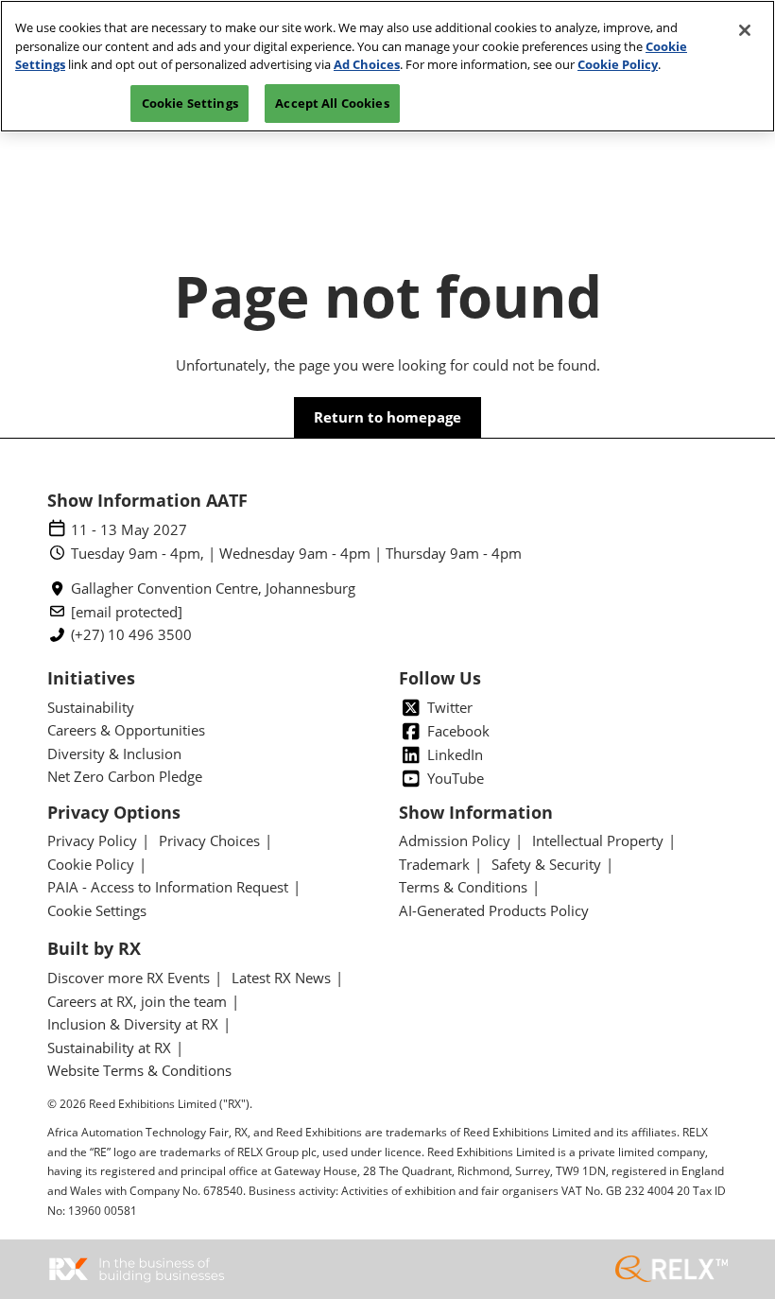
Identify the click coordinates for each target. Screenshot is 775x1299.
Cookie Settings (190, 103)
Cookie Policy (617, 64)
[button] (387, 418)
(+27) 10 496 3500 (131, 635)
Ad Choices (367, 64)
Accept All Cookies (331, 103)
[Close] (745, 30)
